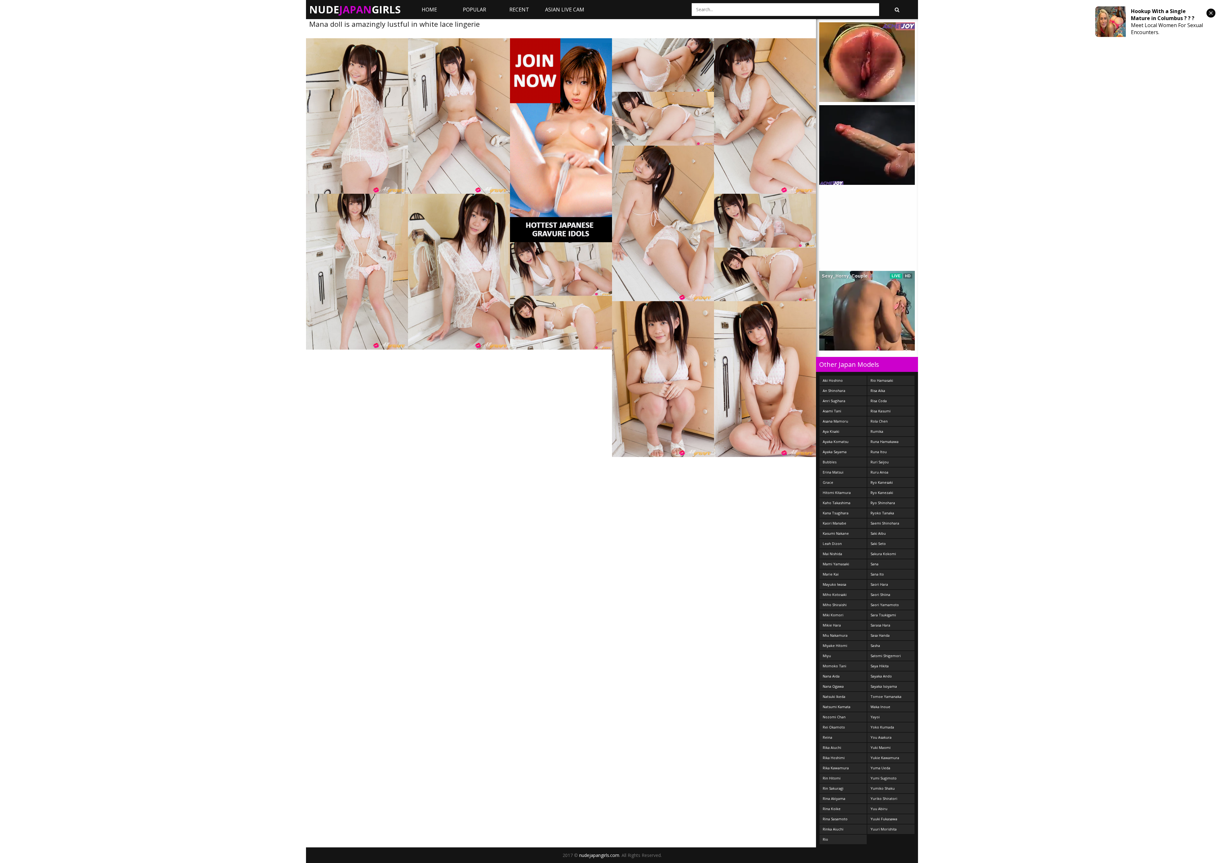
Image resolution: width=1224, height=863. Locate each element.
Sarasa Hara (880, 625)
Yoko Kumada (882, 727)
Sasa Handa (880, 635)
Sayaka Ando (881, 676)
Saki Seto (878, 543)
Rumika (877, 431)
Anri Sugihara (834, 400)
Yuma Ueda (880, 767)
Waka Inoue (880, 706)
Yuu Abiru (879, 808)
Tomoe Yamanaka (886, 696)
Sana (874, 564)
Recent (519, 9)
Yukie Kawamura (885, 757)
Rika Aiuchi (832, 747)
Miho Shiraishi (835, 604)
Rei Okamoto (834, 727)
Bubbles (829, 462)
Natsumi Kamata (836, 706)
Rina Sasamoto (835, 818)
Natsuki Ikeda (834, 696)
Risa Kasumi (881, 411)
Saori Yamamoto (885, 604)
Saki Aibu (878, 533)
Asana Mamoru (835, 421)
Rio (825, 839)
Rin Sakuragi (833, 788)
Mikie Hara (832, 625)
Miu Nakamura (835, 635)
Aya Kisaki (831, 431)
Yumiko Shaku (883, 788)
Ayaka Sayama (835, 451)
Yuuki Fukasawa (884, 818)
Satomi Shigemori (886, 655)
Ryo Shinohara (883, 502)
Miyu (827, 655)
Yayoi (875, 716)
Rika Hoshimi (834, 757)
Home (429, 9)
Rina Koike (832, 808)
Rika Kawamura (836, 767)
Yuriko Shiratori (884, 798)
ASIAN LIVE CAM (564, 9)
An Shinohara (834, 390)
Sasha (875, 645)
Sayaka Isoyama (884, 686)
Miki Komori (833, 615)
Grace (828, 482)
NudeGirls (355, 9)
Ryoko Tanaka (882, 513)
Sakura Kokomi (883, 553)
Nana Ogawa (833, 686)
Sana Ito (877, 574)
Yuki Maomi (881, 747)
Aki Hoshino (833, 380)
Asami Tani (832, 411)
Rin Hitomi (832, 778)
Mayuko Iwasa (834, 584)
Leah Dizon (832, 543)
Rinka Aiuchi (833, 829)
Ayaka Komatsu (836, 441)
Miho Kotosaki (835, 594)
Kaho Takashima (836, 502)
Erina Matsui (833, 472)
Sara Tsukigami (883, 615)
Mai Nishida (832, 553)
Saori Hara (879, 584)
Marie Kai (831, 574)
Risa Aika (878, 390)
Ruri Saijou (880, 462)
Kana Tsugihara (836, 513)
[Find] (897, 9)
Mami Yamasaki (836, 564)
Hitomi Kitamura (837, 492)
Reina (827, 737)
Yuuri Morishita (884, 829)
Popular (474, 9)
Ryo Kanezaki (882, 492)
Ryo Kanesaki (882, 482)
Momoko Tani (834, 666)
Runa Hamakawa (885, 441)
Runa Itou (879, 451)
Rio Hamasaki (882, 380)
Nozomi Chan (834, 716)
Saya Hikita (880, 666)
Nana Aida (831, 676)
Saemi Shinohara (885, 523)
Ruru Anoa (879, 472)
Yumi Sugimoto (884, 778)
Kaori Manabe (834, 523)
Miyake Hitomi (835, 645)
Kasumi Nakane (836, 533)
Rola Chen (879, 421)
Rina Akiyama (834, 798)
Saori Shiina (880, 594)
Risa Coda (879, 400)
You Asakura (881, 737)
